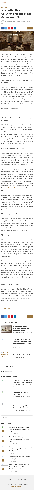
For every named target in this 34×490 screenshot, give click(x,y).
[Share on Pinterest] (12, 28)
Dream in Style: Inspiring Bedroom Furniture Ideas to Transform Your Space (22, 341)
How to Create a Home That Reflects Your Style (22, 354)
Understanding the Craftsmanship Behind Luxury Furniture (21, 328)
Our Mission (22, 480)
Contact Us (12, 480)
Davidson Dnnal (20, 357)
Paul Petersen (19, 346)
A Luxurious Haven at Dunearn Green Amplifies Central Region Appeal (19, 429)
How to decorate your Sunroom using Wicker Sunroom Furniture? (21, 406)
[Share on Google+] (9, 28)
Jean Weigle (11, 21)
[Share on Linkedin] (15, 28)
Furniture (4, 7)
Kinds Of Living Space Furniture (20, 393)
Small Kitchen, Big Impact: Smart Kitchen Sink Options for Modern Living (19, 439)
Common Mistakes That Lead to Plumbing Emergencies (19, 457)
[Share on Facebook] (2, 28)
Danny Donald (19, 332)
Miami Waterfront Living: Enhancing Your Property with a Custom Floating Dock (20, 449)
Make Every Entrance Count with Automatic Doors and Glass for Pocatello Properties (19, 467)
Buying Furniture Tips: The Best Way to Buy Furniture (22, 381)
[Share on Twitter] (5, 28)
